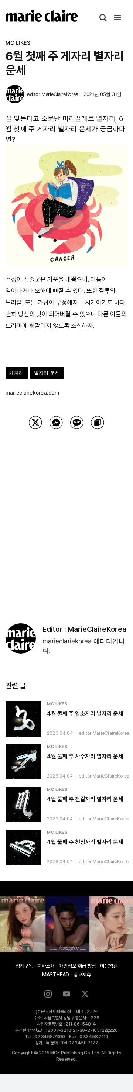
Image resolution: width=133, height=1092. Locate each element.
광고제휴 (82, 975)
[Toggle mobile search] (103, 17)
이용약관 (108, 966)
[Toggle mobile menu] (118, 17)
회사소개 (46, 966)
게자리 (16, 373)
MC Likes (18, 42)
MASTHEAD (55, 975)
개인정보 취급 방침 (77, 966)
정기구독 (24, 966)
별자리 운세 (47, 373)
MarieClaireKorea (59, 94)
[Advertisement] (66, 517)
